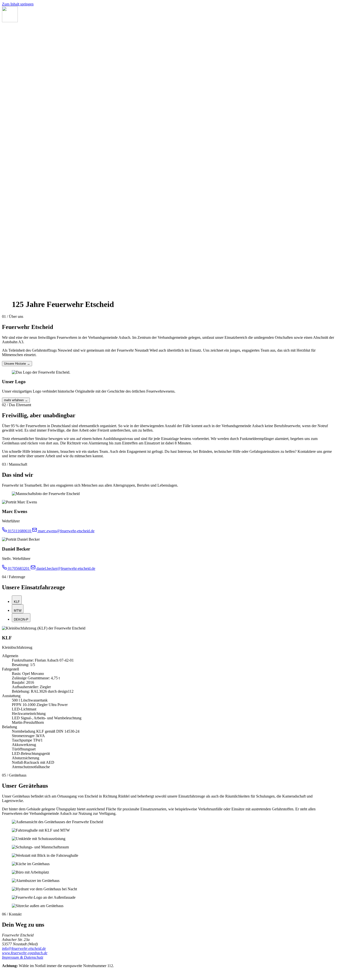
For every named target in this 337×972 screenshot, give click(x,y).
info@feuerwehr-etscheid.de (24, 948)
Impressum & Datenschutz (22, 957)
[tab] (17, 599)
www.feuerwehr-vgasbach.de (24, 953)
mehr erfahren (16, 400)
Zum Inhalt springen (18, 4)
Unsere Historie (17, 363)
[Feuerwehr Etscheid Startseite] (10, 21)
